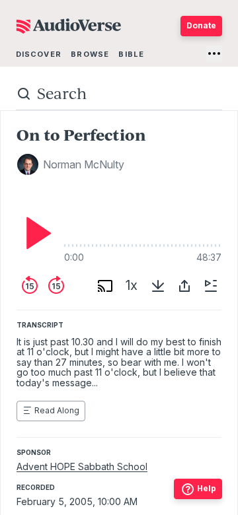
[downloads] (158, 285)
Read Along (56, 410)
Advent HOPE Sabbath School (82, 466)
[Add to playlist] (210, 285)
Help (206, 488)
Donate (201, 25)
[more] (214, 53)
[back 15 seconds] (30, 286)
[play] (35, 233)
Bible (131, 54)
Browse (90, 54)
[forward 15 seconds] (56, 286)
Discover (38, 54)
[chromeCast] (105, 285)
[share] (184, 285)
